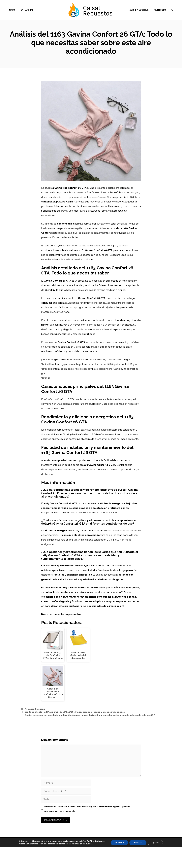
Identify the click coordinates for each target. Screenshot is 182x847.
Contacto (160, 10)
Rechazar (138, 842)
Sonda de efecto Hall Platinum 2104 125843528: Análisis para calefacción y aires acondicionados (75, 712)
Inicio (12, 10)
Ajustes (155, 842)
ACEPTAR (119, 842)
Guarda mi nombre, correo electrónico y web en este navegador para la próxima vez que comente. (87, 808)
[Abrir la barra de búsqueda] (172, 10)
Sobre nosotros (139, 10)
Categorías (26, 10)
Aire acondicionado (35, 709)
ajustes (89, 844)
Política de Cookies (96, 841)
